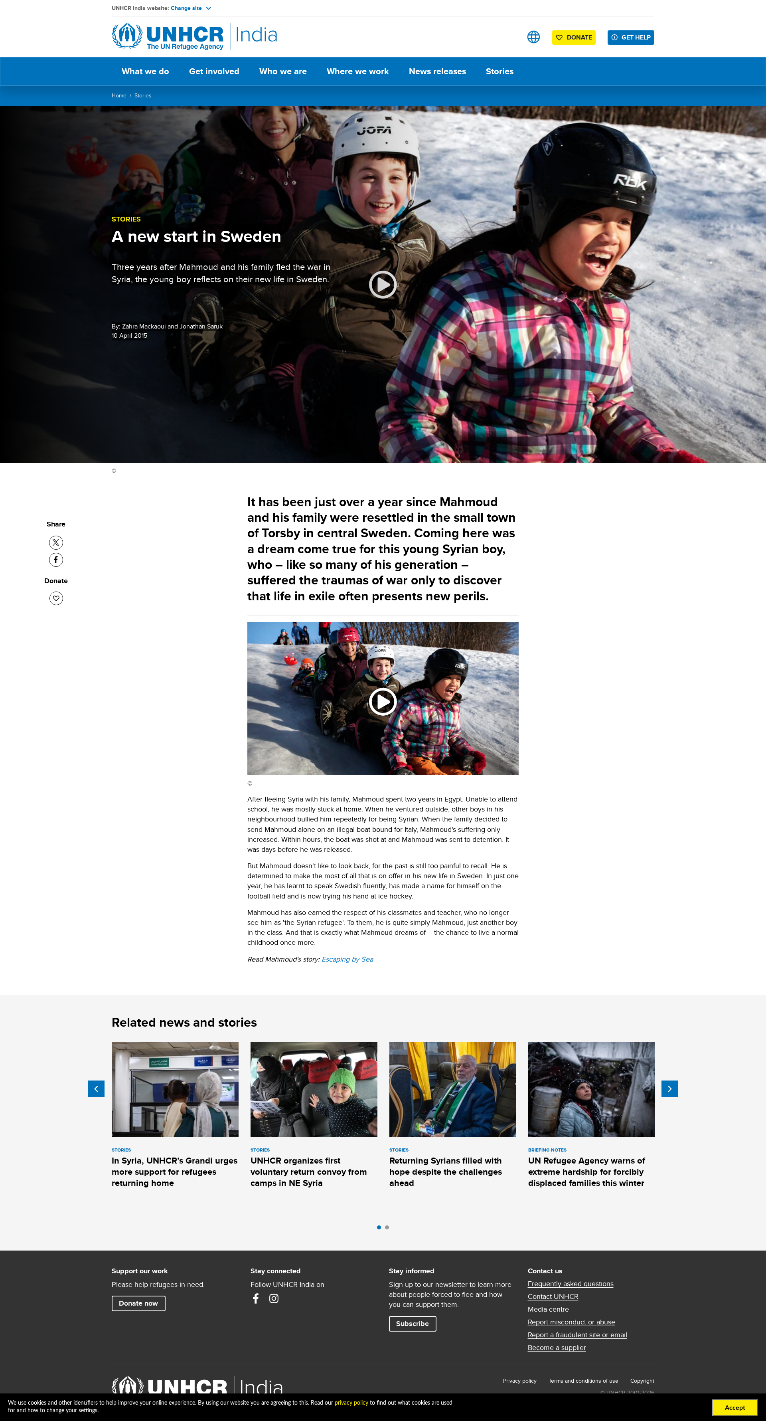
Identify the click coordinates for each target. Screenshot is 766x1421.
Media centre (548, 1309)
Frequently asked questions (571, 1283)
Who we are (283, 71)
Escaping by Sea (347, 959)
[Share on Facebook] (56, 560)
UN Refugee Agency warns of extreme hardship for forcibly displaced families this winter (586, 1172)
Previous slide (96, 1089)
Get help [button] (636, 37)
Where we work (358, 71)
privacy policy (351, 1403)
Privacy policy (520, 1381)
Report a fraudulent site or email (577, 1334)
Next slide (669, 1089)
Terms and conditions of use (583, 1381)
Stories (499, 71)
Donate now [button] (138, 1303)
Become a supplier (557, 1347)
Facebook (256, 1298)
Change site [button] (186, 8)
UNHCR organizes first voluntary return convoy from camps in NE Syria (309, 1172)
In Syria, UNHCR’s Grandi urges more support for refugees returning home (174, 1172)
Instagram (274, 1298)
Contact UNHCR (553, 1296)
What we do (145, 71)
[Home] (167, 37)
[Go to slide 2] (389, 1229)
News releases (437, 71)
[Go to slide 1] (381, 1229)
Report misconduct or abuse (571, 1322)
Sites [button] (533, 37)
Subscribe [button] (412, 1323)
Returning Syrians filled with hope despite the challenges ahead (445, 1172)
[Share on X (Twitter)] (56, 543)
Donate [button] (579, 37)
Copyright (642, 1381)
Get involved (214, 71)
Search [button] (508, 37)
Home (119, 95)
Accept (735, 1408)
